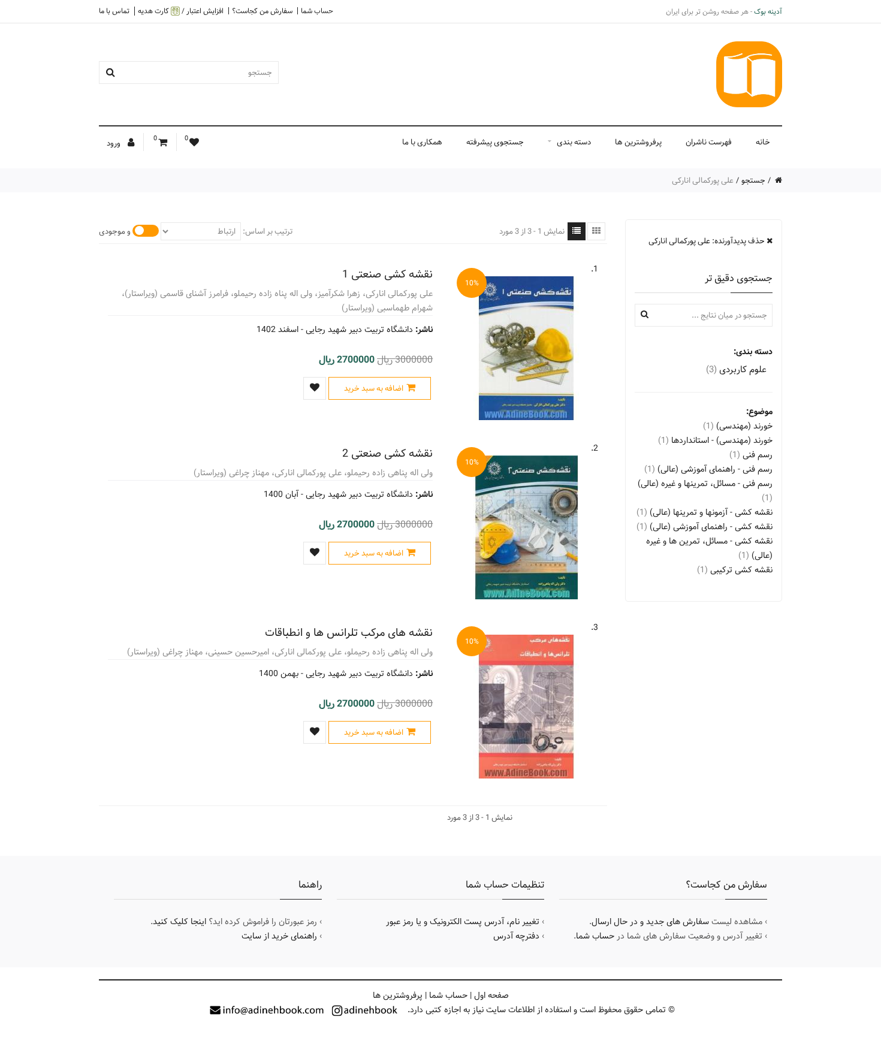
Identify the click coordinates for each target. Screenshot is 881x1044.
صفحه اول (491, 995)
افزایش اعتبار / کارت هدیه (181, 11)
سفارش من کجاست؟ (262, 10)
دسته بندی (574, 142)
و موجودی (115, 231)
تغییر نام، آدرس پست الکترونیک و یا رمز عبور (462, 922)
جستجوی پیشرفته (495, 142)
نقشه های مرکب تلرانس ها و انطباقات (349, 632)
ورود (114, 143)
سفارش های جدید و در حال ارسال (650, 922)
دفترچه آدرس (516, 936)
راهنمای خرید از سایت (279, 936)
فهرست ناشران (709, 142)
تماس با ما (114, 10)
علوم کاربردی (736, 369)
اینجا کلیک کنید (179, 922)
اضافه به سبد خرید (373, 388)
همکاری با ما (422, 142)
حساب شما (317, 10)
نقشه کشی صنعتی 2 (387, 453)
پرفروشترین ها (638, 142)
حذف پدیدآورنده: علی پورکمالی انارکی (707, 241)
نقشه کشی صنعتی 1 (387, 274)
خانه (763, 142)
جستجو (753, 180)
